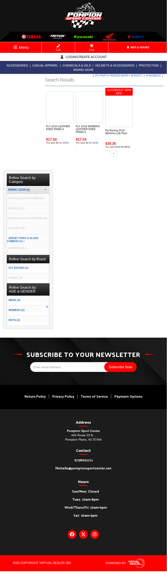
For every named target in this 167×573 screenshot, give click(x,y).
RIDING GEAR (83, 70)
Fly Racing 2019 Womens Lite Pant (116, 132)
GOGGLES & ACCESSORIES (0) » (27, 220)
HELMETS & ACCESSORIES (114, 65)
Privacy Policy (63, 396)
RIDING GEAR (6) (19, 189)
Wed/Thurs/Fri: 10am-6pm (85, 507)
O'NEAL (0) (15, 277)
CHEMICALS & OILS (77, 65)
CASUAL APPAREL (45, 65)
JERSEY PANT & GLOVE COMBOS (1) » (22, 240)
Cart (91, 49)
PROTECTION (149, 65)
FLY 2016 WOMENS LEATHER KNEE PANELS (88, 129)
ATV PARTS (102, 75)
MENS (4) (14, 300)
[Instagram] (94, 534)
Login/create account (86, 57)
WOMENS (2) (17, 310)
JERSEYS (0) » (16, 248)
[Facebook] (72, 534)
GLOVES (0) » (16, 208)
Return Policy (35, 396)
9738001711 (83, 460)
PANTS (138, 75)
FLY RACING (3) (18, 267)
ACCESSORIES (17, 65)
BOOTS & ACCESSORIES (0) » (26, 198)
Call (58, 49)
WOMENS (155, 75)
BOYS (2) (14, 320)
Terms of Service (94, 396)
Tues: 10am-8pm (85, 499)
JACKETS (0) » (17, 228)
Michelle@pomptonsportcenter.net (83, 468)
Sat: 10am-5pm (86, 515)
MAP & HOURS (139, 47)
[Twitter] (83, 534)
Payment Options (128, 396)
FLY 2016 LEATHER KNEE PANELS (58, 128)
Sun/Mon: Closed (85, 491)
